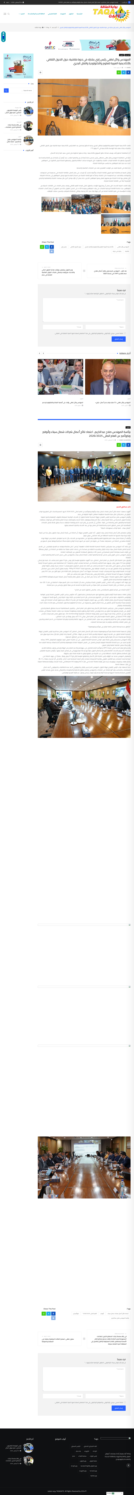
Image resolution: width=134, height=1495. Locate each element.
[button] (43, 353)
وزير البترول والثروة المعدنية (89, 1465)
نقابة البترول (93, 1461)
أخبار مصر (19, 122)
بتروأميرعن (76, 1313)
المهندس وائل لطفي (123, 247)
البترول (71, 13)
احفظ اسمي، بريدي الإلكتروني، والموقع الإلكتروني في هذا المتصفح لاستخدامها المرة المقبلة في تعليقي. (89, 333)
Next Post (47, 267)
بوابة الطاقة (52, 1491)
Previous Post (119, 268)
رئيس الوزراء (93, 1456)
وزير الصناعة (93, 1470)
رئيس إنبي (64, 247)
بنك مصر (78, 1451)
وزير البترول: (83, 1461)
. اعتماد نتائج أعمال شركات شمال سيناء (118, 1313)
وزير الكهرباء (82, 1470)
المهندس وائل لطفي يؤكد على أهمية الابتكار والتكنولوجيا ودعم (62, 402)
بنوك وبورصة (18, 107)
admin (129, 67)
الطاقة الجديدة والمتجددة (36, 13)
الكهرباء (63, 13)
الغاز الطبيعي (52, 13)
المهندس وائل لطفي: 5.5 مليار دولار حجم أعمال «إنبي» (113, 402)
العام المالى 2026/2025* (90, 1313)
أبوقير (102, 1313)
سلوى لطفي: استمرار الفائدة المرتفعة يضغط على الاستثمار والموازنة (58, 1340)
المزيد (22, 13)
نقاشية (127, 251)
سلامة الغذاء (82, 1456)
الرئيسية (79, 13)
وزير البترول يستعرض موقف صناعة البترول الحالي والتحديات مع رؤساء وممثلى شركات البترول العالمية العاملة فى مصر (58, 272)
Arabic (109, 1493)
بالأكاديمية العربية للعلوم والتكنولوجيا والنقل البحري (99, 247)
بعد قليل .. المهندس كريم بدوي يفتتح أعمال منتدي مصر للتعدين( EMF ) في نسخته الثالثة (110, 272)
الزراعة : (94, 1451)
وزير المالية (93, 1475)
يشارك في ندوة (117, 251)
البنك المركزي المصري (90, 1446)
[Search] (9, 14)
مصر (73, 1456)
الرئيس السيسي (75, 1446)
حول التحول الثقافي (75, 247)
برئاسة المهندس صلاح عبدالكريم (120, 1318)
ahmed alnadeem (125, 440)
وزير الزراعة (74, 1465)
